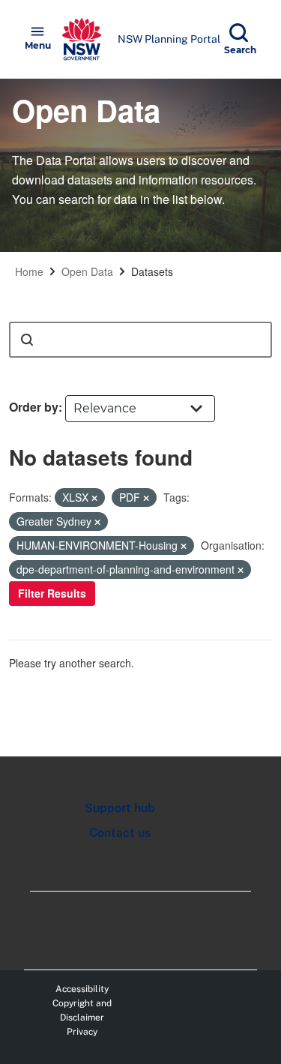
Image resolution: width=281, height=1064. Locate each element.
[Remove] (94, 498)
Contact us (120, 833)
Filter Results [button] (52, 593)
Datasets (152, 271)
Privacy (82, 1032)
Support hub (120, 808)
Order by (33, 406)
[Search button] (27, 340)
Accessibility (82, 989)
